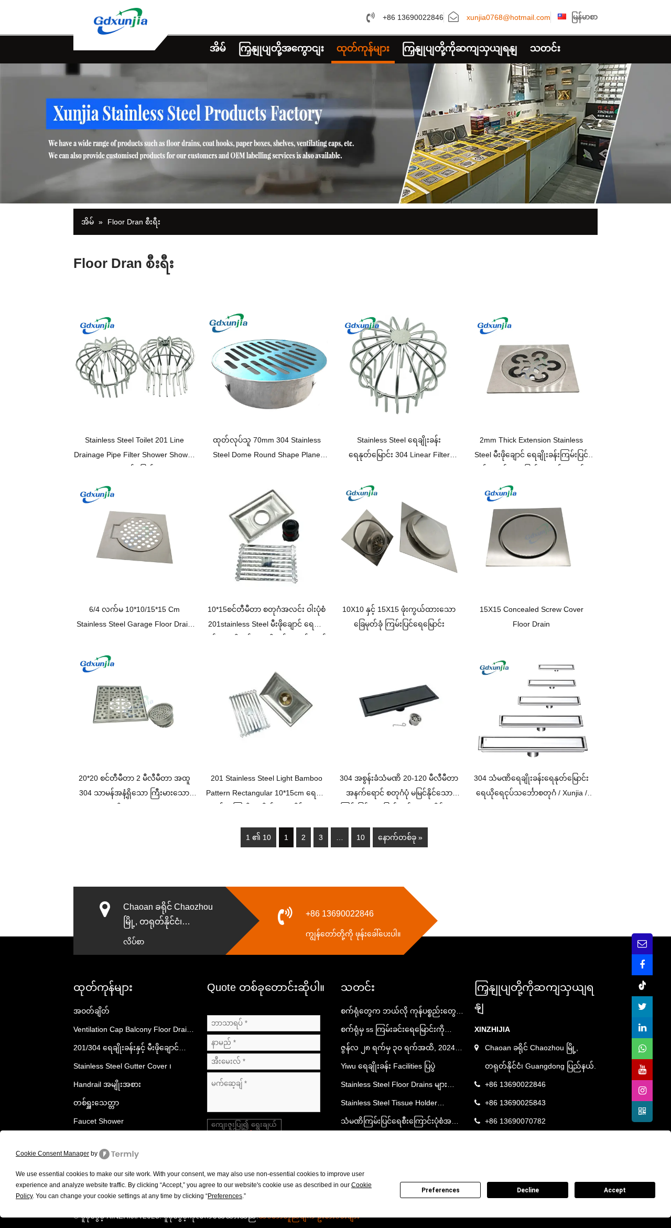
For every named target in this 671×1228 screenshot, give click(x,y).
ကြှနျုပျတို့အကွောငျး (281, 48)
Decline (528, 1190)
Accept (615, 1190)
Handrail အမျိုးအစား (107, 1084)
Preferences (440, 1190)
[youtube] (642, 1069)
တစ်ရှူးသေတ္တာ (96, 1102)
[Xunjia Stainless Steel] (120, 21)
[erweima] (642, 1111)
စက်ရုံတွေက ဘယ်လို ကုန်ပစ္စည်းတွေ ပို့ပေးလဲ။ (402, 1013)
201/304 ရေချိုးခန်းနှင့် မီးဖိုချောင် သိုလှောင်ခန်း (126, 1050)
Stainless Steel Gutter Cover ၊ (122, 1066)
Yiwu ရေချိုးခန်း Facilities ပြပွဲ (388, 1066)
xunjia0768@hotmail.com (508, 18)
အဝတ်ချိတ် (91, 1011)
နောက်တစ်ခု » (400, 837)
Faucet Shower (98, 1121)
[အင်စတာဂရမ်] (642, 1090)
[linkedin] (642, 1027)
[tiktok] (642, 985)
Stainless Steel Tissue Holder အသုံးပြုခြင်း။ (389, 1105)
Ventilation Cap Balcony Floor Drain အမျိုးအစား (132, 1032)
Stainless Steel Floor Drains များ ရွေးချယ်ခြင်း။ (394, 1087)
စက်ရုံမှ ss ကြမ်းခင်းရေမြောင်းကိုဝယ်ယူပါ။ (393, 1032)
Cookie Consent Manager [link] (52, 1153)
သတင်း (545, 48)
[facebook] (642, 964)
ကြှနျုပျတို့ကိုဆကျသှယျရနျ (459, 48)
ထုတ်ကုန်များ (363, 48)
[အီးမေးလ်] (642, 943)
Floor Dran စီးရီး (133, 222)
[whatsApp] (642, 1048)
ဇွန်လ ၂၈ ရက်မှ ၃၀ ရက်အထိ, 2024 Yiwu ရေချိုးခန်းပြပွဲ (398, 1050)
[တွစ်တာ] (642, 1006)
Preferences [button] (225, 1196)
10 (360, 837)
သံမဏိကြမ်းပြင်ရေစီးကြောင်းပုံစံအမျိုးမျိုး (402, 1123)
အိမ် (218, 48)
